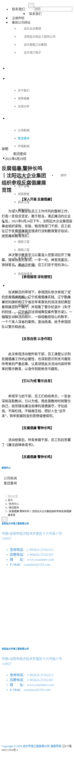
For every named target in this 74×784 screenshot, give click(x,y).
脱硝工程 (23, 249)
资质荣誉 (23, 194)
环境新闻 (23, 146)
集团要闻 (10, 483)
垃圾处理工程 (26, 265)
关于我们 (13, 78)
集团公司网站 (21, 22)
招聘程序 (23, 297)
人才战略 (13, 285)
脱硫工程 (23, 241)
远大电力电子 (32, 52)
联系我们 (18, 9)
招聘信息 (23, 305)
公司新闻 (10, 478)
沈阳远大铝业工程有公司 (40, 36)
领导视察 (23, 98)
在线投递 (23, 313)
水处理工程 (25, 257)
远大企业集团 (32, 28)
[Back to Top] (4, 519)
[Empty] (48, 166)
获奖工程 (23, 202)
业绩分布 (23, 106)
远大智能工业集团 (35, 44)
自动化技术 (25, 273)
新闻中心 (13, 118)
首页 (10, 68)
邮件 (64, 175)
